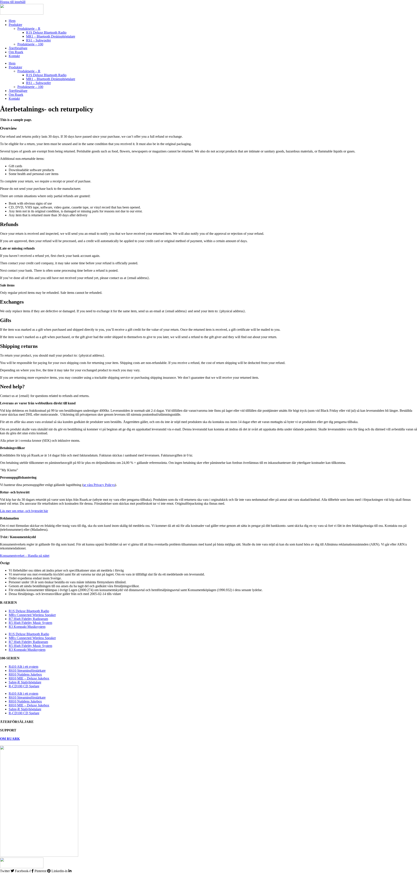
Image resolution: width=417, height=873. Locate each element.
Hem (12, 21)
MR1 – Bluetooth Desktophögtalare (50, 36)
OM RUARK (10, 739)
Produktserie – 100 (30, 44)
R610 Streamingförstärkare (27, 670)
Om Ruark (16, 52)
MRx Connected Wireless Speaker (32, 615)
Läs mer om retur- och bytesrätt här (24, 511)
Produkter (15, 24)
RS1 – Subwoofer (38, 40)
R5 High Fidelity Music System (30, 623)
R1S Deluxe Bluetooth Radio (46, 32)
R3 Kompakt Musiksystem (27, 626)
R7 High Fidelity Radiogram (28, 619)
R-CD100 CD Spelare (24, 686)
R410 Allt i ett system (23, 666)
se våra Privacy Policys (99, 485)
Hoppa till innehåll (12, 2)
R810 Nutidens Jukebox (25, 674)
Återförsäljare (18, 48)
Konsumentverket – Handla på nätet (24, 555)
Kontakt (14, 56)
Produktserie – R (28, 28)
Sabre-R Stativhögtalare (25, 682)
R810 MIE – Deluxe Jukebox (29, 678)
